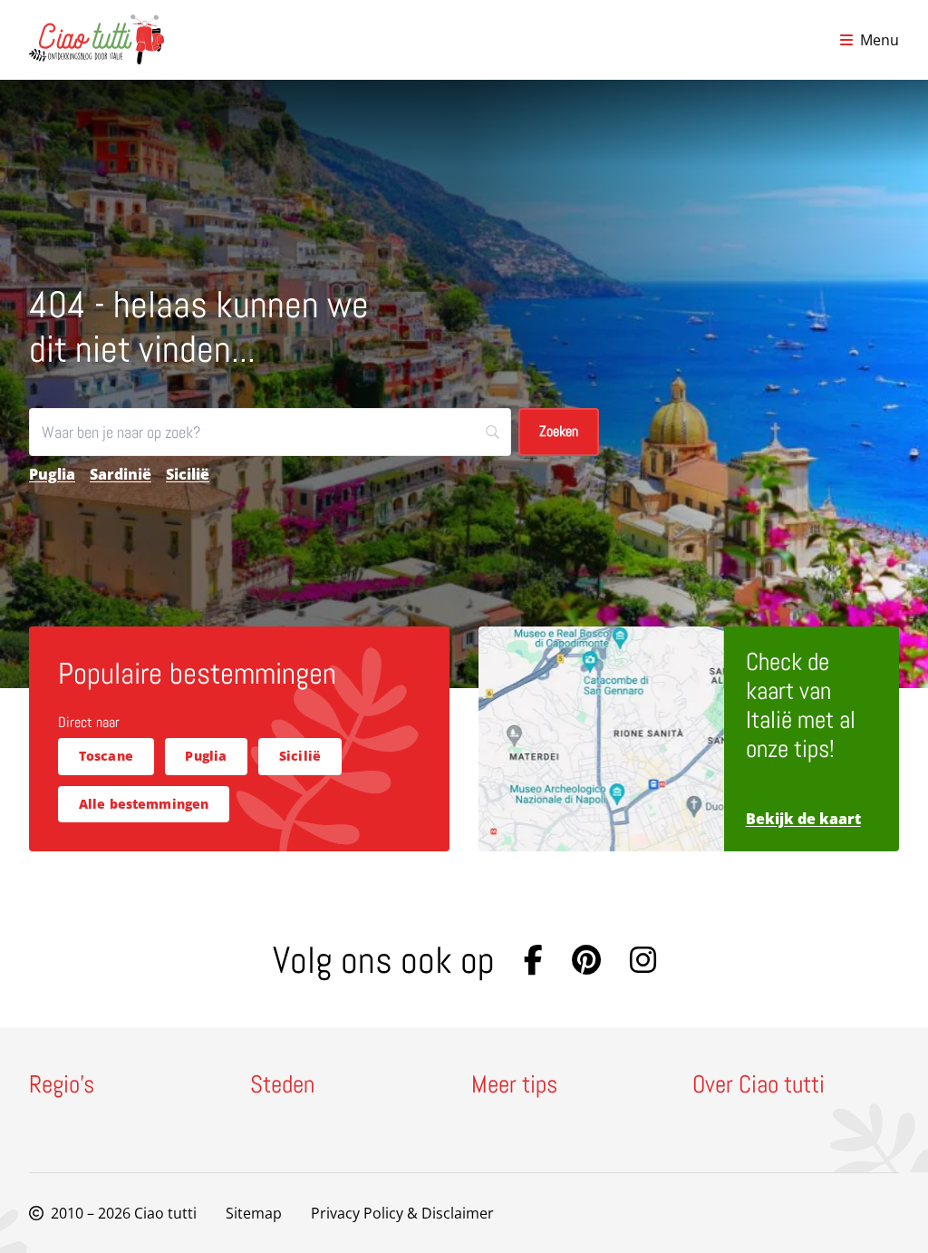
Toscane (106, 755)
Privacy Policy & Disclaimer (402, 1213)
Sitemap (254, 1213)
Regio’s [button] (61, 1085)
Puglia (52, 474)
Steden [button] (282, 1085)
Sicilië (187, 474)
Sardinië (120, 474)
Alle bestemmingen (144, 803)
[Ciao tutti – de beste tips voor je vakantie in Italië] (96, 39)
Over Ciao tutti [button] (758, 1085)
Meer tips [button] (514, 1085)
